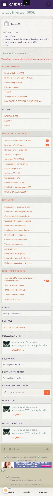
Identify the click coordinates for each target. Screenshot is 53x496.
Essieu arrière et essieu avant (17, 207)
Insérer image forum (13, 168)
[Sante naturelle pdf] (26, 460)
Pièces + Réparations (13, 82)
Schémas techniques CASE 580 (26, 140)
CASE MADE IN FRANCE (15, 290)
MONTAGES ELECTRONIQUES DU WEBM (23, 101)
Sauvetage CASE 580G (14, 159)
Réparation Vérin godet (14, 253)
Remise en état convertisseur (17, 230)
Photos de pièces (11, 87)
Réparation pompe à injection (17, 258)
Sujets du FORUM (12, 173)
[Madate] (26, 492)
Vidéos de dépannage (13, 244)
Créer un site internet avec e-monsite (26, 480)
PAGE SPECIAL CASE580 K (16, 192)
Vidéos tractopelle (12, 154)
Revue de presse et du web (15, 150)
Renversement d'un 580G (15, 182)
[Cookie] (6, 490)
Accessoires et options (14, 294)
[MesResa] (43, 492)
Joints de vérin (10, 249)
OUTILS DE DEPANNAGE (15, 327)
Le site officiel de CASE (14, 73)
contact (7, 92)
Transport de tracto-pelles (15, 96)
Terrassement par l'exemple (16, 164)
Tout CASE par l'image (14, 285)
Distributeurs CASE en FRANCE (18, 78)
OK (47, 392)
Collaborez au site (12, 178)
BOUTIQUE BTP (11, 116)
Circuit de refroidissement (16, 239)
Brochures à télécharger (26, 145)
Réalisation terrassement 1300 (17, 187)
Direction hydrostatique (15, 235)
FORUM (8, 121)
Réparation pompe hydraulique (18, 211)
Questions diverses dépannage (17, 221)
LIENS (7, 125)
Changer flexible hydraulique (17, 216)
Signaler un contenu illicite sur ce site (27, 484)
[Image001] (43, 457)
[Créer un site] (10, 492)
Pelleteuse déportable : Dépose (18, 263)
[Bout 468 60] (13, 477)
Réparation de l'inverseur (15, 225)
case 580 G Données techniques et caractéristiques (26, 279)
